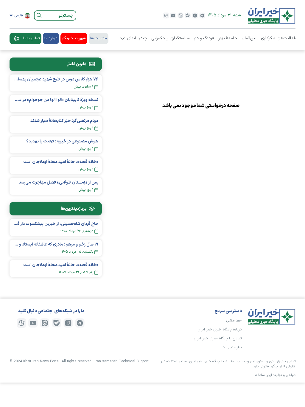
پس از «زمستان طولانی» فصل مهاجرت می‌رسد (58, 182)
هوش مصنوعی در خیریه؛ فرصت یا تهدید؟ (62, 141)
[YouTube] (173, 15)
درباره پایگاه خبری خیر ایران (219, 330)
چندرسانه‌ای (137, 38)
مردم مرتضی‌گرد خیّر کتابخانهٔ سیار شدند (64, 121)
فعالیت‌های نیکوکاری (278, 38)
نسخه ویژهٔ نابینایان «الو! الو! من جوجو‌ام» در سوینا (55, 100)
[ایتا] (180, 15)
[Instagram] (195, 15)
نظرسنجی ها (232, 347)
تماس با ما (31, 38)
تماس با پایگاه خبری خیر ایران (218, 338)
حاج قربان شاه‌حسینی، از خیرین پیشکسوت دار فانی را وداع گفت (55, 224)
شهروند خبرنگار (74, 38)
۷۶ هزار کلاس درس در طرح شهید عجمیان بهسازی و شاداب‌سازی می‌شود (55, 79)
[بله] (188, 15)
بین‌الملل (249, 38)
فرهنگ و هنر (204, 38)
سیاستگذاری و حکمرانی (170, 38)
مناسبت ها (98, 38)
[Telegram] (202, 15)
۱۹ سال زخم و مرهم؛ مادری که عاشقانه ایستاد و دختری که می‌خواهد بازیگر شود (55, 244)
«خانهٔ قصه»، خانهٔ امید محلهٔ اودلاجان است (60, 162)
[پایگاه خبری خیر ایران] (271, 15)
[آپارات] (166, 15)
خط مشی (234, 321)
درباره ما (50, 38)
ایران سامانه (263, 375)
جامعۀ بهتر (227, 38)
